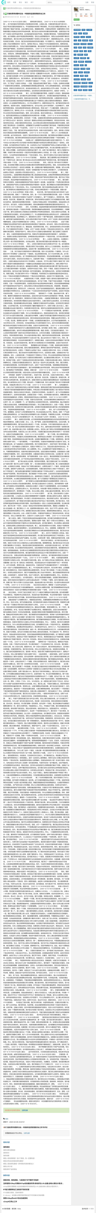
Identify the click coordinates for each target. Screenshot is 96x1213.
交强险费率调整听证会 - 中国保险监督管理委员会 (23, 8)
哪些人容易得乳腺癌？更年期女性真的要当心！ (19, 1164)
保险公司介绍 (7, 1166)
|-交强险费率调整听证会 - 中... (82, 99)
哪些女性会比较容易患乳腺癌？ (13, 1161)
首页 (8, 2)
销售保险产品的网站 (10, 1169)
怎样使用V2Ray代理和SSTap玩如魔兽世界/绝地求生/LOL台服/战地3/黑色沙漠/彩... (33, 1183)
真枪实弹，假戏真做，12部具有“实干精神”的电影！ (21, 1180)
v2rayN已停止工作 (10, 1202)
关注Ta (77, 19)
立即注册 (27, 1133)
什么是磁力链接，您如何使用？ (13, 1192)
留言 (26, 2)
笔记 (20, 2)
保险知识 (6, 1153)
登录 (92, 2)
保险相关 (6, 1147)
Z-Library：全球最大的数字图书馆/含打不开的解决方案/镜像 (23, 1195)
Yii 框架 (91, 1209)
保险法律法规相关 (9, 1150)
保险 (6, 1119)
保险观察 (6, 1155)
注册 (86, 2)
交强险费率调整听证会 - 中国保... (83, 95)
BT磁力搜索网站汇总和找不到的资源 (16, 1189)
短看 (14, 2)
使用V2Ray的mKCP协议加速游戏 (15, 1198)
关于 (32, 2)
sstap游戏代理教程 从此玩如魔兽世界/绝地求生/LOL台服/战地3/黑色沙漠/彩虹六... (31, 1186)
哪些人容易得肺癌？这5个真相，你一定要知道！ (19, 1158)
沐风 (6, 17)
